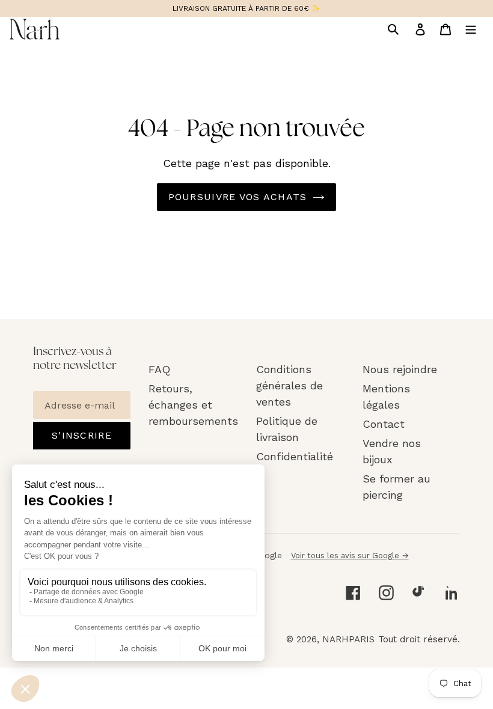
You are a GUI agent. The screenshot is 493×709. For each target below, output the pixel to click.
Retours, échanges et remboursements (193, 404)
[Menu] (470, 29)
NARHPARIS (348, 639)
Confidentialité (294, 456)
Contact (384, 424)
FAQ (159, 369)
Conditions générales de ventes (289, 385)
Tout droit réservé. (419, 639)
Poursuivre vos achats (237, 196)
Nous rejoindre (400, 369)
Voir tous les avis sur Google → (350, 555)
